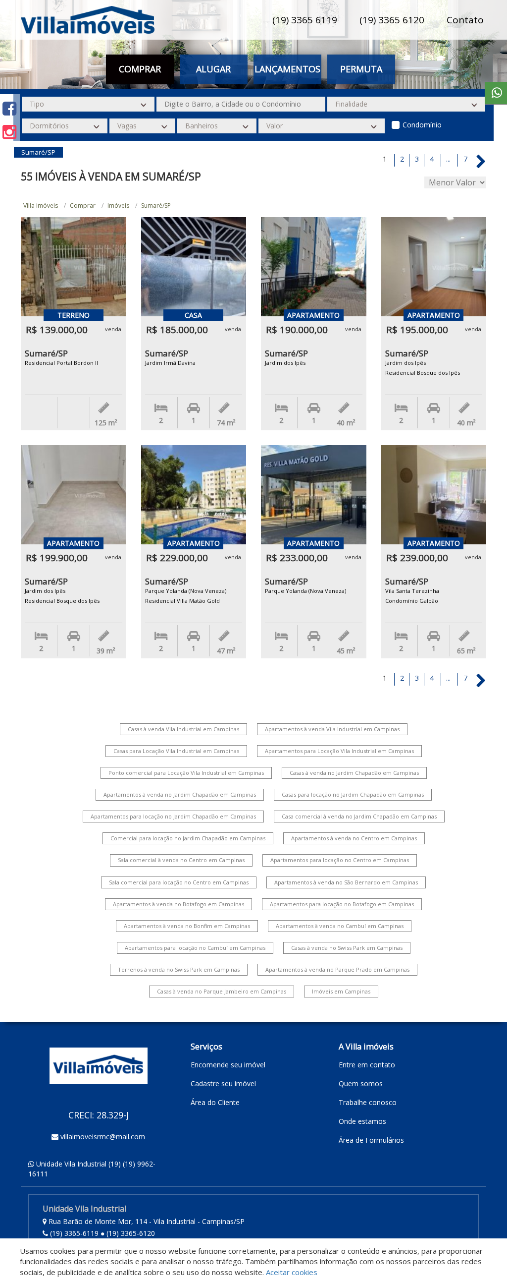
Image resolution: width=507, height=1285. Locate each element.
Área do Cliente (215, 1102)
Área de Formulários (371, 1140)
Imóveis (118, 205)
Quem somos (361, 1083)
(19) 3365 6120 (391, 19)
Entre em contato (367, 1064)
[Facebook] (9, 108)
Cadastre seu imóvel (223, 1083)
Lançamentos (287, 69)
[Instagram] (9, 131)
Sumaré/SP (156, 205)
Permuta (361, 69)
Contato (465, 19)
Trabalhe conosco (368, 1102)
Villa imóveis (40, 205)
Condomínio (422, 124)
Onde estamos (362, 1121)
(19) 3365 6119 (304, 19)
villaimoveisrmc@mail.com (102, 1136)
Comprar (83, 205)
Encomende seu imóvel (228, 1064)
